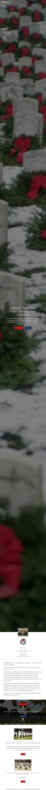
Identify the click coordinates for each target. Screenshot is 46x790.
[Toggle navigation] (44, 2)
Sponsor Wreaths (23, 704)
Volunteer (23, 716)
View (23, 754)
